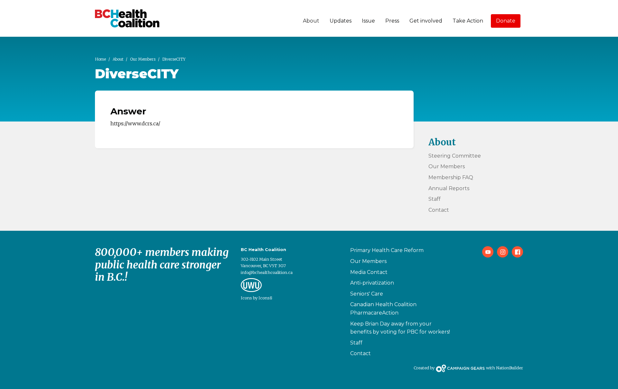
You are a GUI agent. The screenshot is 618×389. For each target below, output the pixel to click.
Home (100, 59)
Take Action (468, 21)
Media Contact (369, 272)
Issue (368, 21)
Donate (505, 21)
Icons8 (265, 297)
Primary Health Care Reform (387, 250)
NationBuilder (509, 367)
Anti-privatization (372, 283)
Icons (246, 297)
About (311, 21)
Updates (340, 21)
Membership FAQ (450, 177)
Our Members (142, 59)
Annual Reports (448, 188)
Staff (434, 199)
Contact (438, 210)
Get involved (425, 21)
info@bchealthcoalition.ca (267, 272)
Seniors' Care (366, 294)
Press (392, 21)
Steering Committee (454, 156)
